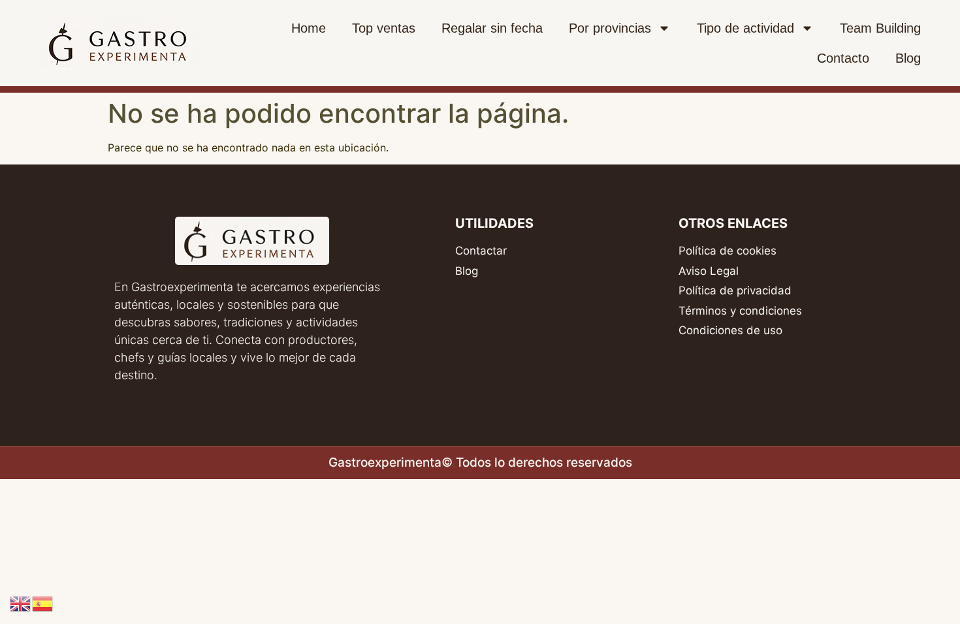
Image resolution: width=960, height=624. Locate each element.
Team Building (880, 28)
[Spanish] (43, 602)
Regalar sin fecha (492, 28)
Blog (908, 58)
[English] (21, 602)
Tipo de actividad (745, 28)
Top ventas (383, 28)
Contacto (843, 58)
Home (308, 28)
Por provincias (610, 28)
